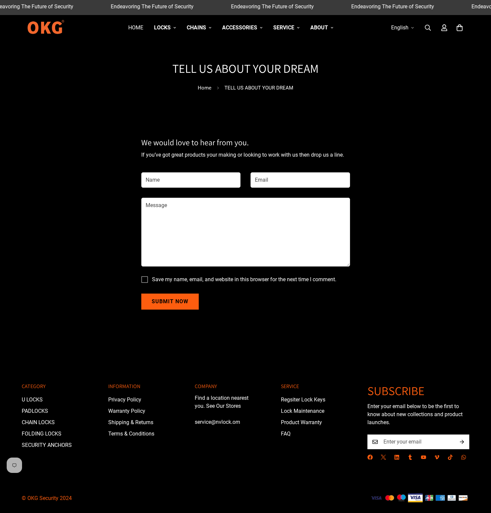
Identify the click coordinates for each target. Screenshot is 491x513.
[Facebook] (370, 457)
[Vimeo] (437, 457)
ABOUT (319, 27)
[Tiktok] (450, 457)
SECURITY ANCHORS (47, 445)
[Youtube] (423, 457)
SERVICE (283, 27)
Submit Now (170, 301)
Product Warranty (301, 422)
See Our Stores (223, 405)
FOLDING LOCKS (41, 433)
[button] (459, 27)
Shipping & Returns (130, 422)
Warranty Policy (126, 410)
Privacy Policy (124, 399)
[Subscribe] (462, 442)
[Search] (428, 27)
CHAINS (196, 27)
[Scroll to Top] (478, 476)
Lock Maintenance (302, 410)
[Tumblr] (410, 457)
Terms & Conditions (131, 433)
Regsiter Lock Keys (303, 399)
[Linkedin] (396, 457)
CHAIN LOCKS (38, 422)
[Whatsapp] (463, 457)
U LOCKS (32, 399)
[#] (383, 457)
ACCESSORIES (239, 27)
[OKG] (46, 27)
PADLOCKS (35, 410)
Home (135, 27)
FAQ (286, 433)
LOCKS (162, 27)
